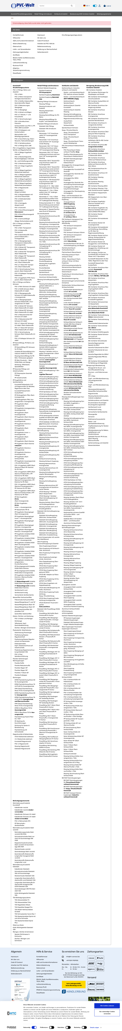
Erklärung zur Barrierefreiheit (47, 49)
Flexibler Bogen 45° (21, 668)
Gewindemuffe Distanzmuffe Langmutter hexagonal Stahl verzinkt (24, 856)
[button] (95, 6)
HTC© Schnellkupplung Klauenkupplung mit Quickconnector (73, 469)
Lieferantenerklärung (20, 62)
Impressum (41, 35)
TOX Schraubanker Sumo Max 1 (25, 914)
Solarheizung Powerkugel (23, 632)
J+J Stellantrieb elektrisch (23, 739)
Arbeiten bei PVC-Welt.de (45, 43)
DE (87, 6)
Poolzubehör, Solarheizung (22, 630)
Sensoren (91, 417)
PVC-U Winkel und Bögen (23, 112)
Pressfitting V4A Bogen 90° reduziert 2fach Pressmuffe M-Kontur (49, 675)
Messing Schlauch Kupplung (48, 461)
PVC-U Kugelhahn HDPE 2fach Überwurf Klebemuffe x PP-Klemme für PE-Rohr (25, 474)
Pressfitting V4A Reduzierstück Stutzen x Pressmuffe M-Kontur (49, 637)
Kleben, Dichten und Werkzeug (23, 616)
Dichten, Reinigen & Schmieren (25, 628)
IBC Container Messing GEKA (98, 186)
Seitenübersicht (42, 52)
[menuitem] (21, 14)
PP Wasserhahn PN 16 (22, 510)
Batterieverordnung (44, 46)
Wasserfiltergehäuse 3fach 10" (25, 607)
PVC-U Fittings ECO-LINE (23, 145)
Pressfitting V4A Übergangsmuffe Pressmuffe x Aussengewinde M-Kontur (49, 626)
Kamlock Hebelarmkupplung (46, 88)
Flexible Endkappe (21, 675)
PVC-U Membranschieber (23, 163)
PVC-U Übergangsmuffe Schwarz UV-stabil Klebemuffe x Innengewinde (25, 295)
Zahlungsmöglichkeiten (21, 52)
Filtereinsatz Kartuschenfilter (24, 600)
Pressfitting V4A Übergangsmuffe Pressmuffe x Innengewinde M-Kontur (49, 620)
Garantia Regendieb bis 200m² (98, 354)
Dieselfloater (17, 73)
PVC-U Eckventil (20, 207)
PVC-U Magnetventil (21, 188)
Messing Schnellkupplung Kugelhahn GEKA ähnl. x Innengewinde (49, 286)
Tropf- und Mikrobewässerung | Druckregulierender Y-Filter (98, 380)
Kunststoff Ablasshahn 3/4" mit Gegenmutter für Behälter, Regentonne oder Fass (25, 386)
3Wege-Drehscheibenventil (24, 221)
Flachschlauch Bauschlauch (71, 252)
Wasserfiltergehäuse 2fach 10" (25, 604)
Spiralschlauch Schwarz (70, 128)
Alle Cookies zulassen (107, 1005)
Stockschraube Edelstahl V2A (24, 876)
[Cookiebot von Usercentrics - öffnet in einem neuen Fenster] (11, 1027)
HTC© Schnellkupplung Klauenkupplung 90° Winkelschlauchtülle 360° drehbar (49, 334)
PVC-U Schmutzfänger (22, 219)
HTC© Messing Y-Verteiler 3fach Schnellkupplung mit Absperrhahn (48, 498)
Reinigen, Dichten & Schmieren (23, 932)
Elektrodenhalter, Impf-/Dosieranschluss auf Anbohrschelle (24, 645)
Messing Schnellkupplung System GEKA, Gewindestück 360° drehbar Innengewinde (74, 435)
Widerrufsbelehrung (19, 43)
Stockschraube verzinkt (22, 849)
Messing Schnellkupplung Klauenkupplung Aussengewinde (48, 309)
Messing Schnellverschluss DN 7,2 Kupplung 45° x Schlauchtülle (49, 246)
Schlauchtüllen (67, 677)
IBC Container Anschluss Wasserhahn (98, 269)
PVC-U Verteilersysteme (23, 143)
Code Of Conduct (43, 41)
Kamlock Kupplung (49, 95)
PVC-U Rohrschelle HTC (22, 821)
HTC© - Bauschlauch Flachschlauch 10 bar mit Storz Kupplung (71, 261)
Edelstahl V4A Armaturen (47, 128)
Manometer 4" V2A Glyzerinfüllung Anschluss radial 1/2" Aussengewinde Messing (49, 175)
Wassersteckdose (94, 445)
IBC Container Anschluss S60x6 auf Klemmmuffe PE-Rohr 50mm (97, 164)
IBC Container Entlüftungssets (98, 332)
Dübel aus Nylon (18, 925)
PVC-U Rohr (19, 94)
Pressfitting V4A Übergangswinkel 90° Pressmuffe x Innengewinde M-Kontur (49, 681)
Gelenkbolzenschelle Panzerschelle (73, 388)
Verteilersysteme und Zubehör (98, 400)
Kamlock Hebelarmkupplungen (72, 615)
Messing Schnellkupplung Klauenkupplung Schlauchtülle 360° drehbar (49, 296)
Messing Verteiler (45, 257)
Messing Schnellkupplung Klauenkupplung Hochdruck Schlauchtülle (48, 303)
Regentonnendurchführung (73, 118)
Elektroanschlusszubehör (96, 419)
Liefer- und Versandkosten (22, 49)
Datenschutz (17, 46)
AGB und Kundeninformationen (23, 41)
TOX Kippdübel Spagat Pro (23, 907)
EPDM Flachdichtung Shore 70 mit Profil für (25, 699)
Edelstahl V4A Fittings (46, 126)
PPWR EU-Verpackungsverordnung (48, 990)
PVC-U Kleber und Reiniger (24, 618)
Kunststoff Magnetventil (23, 741)
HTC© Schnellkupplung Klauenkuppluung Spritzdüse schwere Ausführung (49, 387)
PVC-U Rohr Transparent (23, 228)
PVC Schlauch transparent (72, 225)
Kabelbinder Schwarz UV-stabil (25, 814)
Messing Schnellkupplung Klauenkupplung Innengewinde (48, 315)
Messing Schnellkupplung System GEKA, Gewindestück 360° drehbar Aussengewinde (74, 441)
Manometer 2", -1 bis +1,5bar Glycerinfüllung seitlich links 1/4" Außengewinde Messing (48, 198)
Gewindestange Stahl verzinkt (25, 851)
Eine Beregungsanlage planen (72, 35)
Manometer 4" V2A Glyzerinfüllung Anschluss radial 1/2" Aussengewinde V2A (49, 181)
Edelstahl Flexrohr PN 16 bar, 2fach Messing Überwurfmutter (97, 438)
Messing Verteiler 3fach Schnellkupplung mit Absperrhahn (71, 580)
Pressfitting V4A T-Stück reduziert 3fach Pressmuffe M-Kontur (49, 711)
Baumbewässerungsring (70, 278)
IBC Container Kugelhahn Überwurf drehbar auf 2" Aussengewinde (96, 203)
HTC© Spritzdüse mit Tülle (48, 392)
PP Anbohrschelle (21, 378)
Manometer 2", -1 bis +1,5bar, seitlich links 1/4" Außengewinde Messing (48, 192)
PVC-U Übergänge (21, 110)
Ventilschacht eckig (21, 592)
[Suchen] (71, 5)
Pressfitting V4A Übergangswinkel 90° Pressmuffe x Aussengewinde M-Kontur (49, 688)
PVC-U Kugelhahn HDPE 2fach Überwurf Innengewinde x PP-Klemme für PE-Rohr (25, 480)
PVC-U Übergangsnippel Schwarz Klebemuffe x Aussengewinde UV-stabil (24, 301)
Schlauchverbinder (70, 754)
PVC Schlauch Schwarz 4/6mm (74, 232)
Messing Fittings (44, 104)
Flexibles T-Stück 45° (22, 673)
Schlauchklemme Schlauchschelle (73, 348)
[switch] (51, 1027)
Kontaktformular (18, 35)
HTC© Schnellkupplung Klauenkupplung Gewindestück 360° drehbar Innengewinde (49, 322)
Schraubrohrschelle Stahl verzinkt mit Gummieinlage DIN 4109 (25, 838)
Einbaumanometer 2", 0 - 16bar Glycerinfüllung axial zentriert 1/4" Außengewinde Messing (49, 205)
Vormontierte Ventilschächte (24, 595)
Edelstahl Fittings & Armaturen (47, 124)
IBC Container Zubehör (94, 90)
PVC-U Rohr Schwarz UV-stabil (25, 286)
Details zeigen (94, 1027)
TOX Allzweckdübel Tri (22, 900)
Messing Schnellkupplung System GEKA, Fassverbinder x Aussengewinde (74, 508)
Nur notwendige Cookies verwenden (107, 1012)
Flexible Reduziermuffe (22, 665)
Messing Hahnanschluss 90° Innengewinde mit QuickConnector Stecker (49, 487)
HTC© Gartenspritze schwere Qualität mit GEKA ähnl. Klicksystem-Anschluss (49, 417)
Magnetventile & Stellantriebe (23, 734)
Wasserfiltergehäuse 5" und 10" (25, 602)
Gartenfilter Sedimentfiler (23, 614)
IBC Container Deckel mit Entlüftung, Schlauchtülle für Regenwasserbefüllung (98, 237)
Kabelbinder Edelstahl (22, 869)
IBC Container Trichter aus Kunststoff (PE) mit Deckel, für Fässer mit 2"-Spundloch (98, 254)
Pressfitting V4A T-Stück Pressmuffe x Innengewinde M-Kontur (48, 718)
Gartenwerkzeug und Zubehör (98, 443)
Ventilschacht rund (21, 590)
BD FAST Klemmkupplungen (71, 778)
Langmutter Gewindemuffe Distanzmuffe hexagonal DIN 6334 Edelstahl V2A (25, 884)
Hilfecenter (16, 38)
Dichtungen (17, 677)
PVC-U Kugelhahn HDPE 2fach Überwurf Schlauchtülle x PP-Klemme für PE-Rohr (25, 492)
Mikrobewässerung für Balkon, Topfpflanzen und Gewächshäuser (98, 432)
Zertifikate (16, 55)
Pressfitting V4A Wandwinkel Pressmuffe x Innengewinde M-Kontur (48, 647)
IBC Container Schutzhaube (97, 341)
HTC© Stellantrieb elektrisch (24, 736)
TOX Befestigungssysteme (22, 897)
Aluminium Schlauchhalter (48, 277)
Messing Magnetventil (22, 746)
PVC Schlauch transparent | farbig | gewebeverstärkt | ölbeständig (72, 221)
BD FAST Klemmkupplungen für (73, 782)
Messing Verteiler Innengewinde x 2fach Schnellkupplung (73, 574)
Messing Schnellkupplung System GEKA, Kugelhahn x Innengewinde (74, 403)
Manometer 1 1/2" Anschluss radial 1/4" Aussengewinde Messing (48, 135)
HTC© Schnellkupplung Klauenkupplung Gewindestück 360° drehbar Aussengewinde (49, 328)
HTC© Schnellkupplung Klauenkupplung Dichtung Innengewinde (49, 405)
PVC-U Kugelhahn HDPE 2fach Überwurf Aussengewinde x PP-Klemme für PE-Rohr (25, 486)
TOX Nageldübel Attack (22, 905)
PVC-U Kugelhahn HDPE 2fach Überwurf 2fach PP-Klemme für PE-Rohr (25, 467)
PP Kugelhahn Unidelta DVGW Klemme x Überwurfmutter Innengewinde (24, 577)
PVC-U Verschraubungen (23, 119)
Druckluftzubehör (43, 213)
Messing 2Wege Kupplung (72, 563)
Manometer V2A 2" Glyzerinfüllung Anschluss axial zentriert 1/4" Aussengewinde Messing (49, 169)
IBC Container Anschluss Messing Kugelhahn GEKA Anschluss (98, 289)
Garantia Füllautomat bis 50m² (98, 347)
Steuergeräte (92, 414)
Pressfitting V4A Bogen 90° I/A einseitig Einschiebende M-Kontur (49, 664)
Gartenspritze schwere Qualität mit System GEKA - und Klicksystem (74, 514)
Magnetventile (93, 393)
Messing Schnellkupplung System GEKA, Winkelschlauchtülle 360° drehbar (74, 448)
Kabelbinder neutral (21, 807)
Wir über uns (41, 38)
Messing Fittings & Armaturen (47, 101)
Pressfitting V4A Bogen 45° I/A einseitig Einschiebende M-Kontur (49, 654)
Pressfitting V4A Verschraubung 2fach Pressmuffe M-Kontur (48, 724)
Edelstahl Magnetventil (22, 748)
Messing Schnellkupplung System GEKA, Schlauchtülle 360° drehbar (74, 414)
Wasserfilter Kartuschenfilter (22, 597)
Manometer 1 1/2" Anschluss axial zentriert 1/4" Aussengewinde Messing (49, 142)
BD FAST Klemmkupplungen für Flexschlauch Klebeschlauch (73, 160)
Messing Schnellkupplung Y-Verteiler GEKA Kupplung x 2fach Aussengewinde (48, 347)
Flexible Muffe (19, 663)
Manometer (41, 131)
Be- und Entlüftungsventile (24, 161)
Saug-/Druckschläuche (70, 130)
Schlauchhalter (69, 125)
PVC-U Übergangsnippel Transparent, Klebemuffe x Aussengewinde (23, 243)
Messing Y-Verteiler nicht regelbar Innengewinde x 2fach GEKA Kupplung (49, 353)
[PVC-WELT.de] (23, 6)
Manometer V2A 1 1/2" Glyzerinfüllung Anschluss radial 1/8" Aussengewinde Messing (49, 148)
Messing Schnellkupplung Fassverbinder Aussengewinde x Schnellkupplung (49, 411)
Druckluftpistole (44, 268)
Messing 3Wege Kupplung (72, 565)
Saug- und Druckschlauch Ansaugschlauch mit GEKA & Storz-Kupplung (73, 197)
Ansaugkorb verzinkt (69, 584)
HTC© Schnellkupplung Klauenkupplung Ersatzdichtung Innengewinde (73, 493)
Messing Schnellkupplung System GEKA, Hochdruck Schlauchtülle (74, 420)
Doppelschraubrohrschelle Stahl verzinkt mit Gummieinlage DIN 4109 (24, 845)
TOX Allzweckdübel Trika (23, 902)
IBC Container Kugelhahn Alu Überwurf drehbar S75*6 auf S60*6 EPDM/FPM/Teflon (98, 210)
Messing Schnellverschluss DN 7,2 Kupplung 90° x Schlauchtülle (49, 252)
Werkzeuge (18, 621)
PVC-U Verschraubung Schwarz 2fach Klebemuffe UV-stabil (25, 334)
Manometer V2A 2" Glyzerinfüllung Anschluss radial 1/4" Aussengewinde (49, 162)
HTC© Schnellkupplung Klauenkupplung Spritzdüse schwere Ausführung (73, 475)
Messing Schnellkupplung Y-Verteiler (48, 360)
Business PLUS (18, 65)
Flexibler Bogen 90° (21, 670)
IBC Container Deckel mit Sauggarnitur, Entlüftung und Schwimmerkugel (98, 248)
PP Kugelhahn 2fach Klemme (24, 417)
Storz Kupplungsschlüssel (48, 546)
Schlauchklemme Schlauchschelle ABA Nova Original (73, 318)
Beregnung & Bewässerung (95, 365)
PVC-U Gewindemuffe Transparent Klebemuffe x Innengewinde (24, 236)
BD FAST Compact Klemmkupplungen (72, 795)
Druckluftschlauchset (46, 275)
